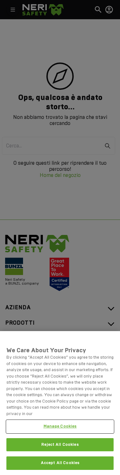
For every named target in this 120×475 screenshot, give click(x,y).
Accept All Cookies (60, 462)
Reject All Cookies (59, 444)
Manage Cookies (60, 426)
